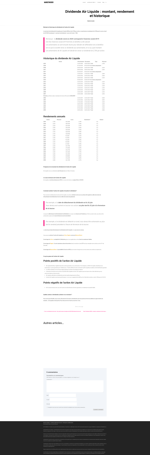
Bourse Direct (79, 235)
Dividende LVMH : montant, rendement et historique (54, 351)
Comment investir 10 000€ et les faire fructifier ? (53, 330)
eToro (65, 235)
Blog (103, 2)
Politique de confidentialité (68, 422)
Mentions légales (46, 422)
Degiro (68, 235)
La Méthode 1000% (91, 2)
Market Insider (91, 21)
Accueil (84, 2)
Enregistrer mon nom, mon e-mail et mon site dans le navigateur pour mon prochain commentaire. (66, 407)
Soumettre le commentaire (98, 409)
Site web (48, 403)
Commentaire (49, 379)
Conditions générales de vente (56, 422)
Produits (99, 2)
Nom (48, 395)
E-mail (48, 399)
